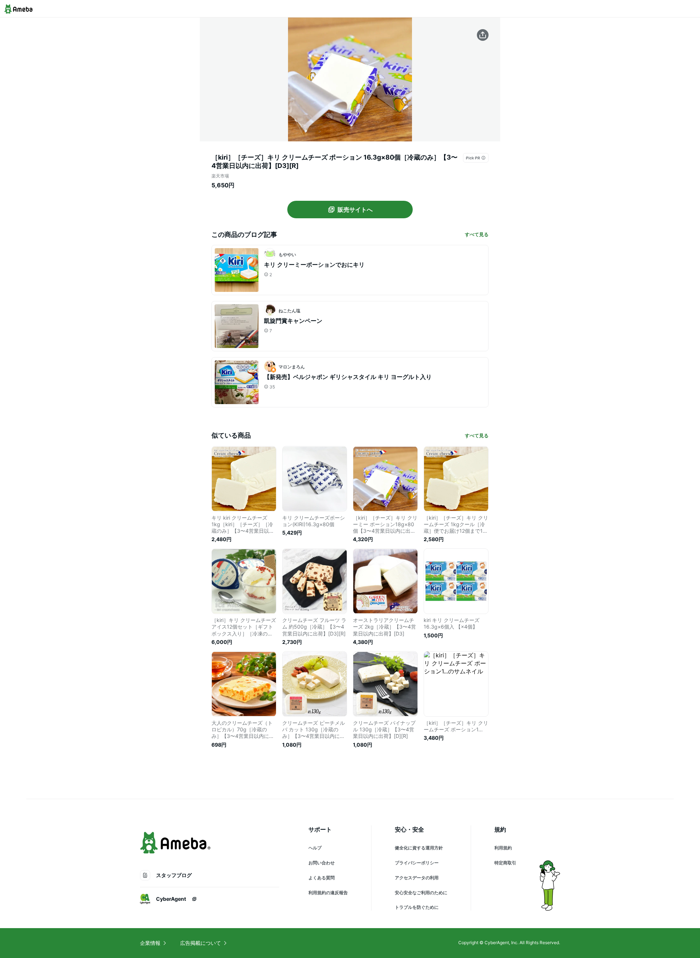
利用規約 (503, 848)
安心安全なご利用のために (421, 892)
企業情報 (150, 943)
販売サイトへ (355, 209)
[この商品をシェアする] (483, 35)
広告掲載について (200, 943)
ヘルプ (315, 848)
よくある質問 (321, 877)
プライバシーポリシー (417, 862)
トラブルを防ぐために (417, 907)
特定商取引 (505, 862)
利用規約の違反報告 (328, 892)
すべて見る (477, 234)
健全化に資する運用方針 (419, 848)
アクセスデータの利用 (417, 877)
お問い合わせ (321, 862)
